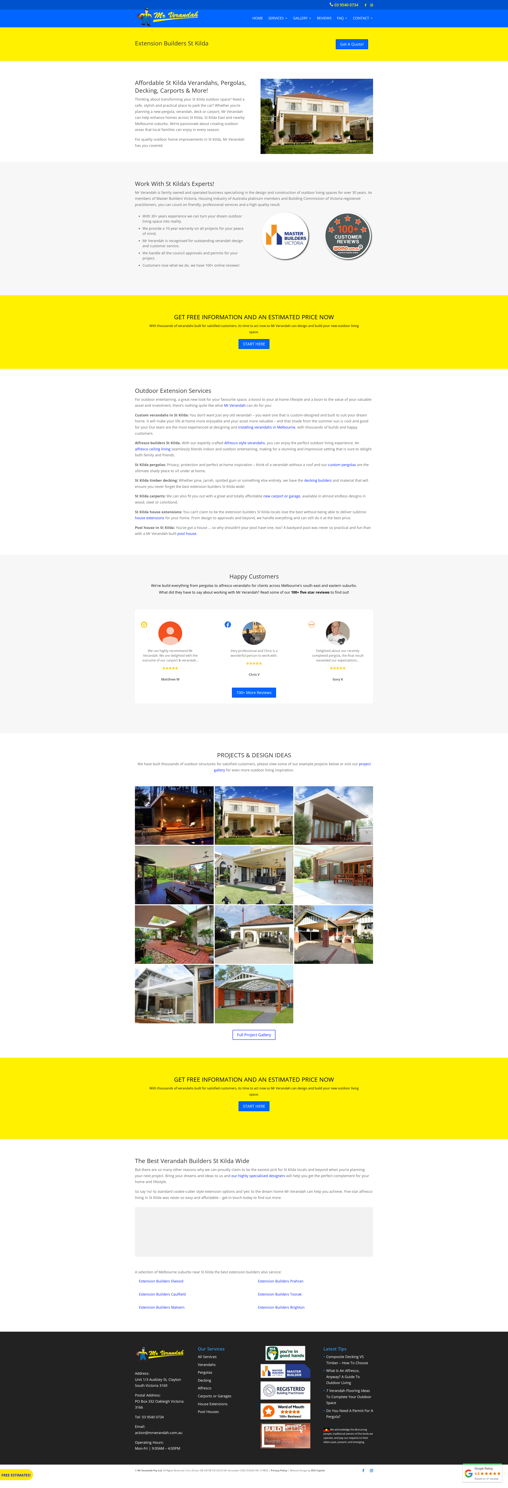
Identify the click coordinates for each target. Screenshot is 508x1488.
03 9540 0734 (153, 1417)
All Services (207, 1356)
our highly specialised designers (258, 1175)
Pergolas (205, 1372)
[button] (174, 815)
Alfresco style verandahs (244, 442)
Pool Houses (208, 1411)
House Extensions (213, 1403)
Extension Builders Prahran (280, 1281)
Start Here (254, 344)
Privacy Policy (279, 1470)
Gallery (300, 18)
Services (276, 18)
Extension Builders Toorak (280, 1294)
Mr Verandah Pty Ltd (150, 1470)
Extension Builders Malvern (162, 1307)
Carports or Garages (214, 1396)
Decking (204, 1380)
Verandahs (207, 1364)
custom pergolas (342, 464)
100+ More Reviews (254, 692)
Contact (361, 18)
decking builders (318, 480)
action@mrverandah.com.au (158, 1432)
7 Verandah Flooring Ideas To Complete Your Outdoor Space (348, 1396)
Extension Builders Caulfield (162, 1294)
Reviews (324, 18)
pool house (186, 533)
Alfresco (204, 1388)
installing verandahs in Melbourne (266, 427)
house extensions (149, 517)
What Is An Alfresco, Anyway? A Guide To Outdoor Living (343, 1376)
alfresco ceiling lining (152, 449)
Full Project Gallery (254, 1034)
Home (257, 18)
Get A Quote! (352, 44)
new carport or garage (281, 496)
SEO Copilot (318, 1470)
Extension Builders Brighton (281, 1307)
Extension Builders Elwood (161, 1281)
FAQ (340, 18)
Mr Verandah (235, 405)
